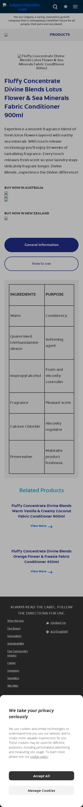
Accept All (41, 775)
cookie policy (39, 756)
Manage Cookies (41, 790)
